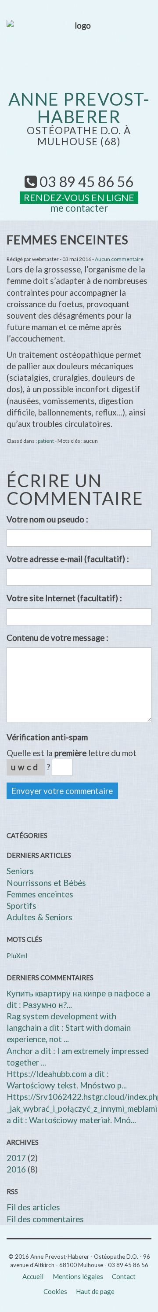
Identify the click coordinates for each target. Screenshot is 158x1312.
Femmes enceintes (40, 894)
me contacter (79, 208)
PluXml (17, 955)
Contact (124, 1276)
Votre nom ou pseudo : (47, 519)
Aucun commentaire (119, 259)
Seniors (20, 871)
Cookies (55, 1291)
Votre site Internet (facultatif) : (64, 598)
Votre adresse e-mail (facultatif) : (68, 559)
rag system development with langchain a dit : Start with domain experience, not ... (69, 1027)
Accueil (32, 1276)
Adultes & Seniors (39, 917)
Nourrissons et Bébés (46, 883)
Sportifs (21, 906)
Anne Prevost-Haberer (79, 107)
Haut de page (95, 1291)
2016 (16, 1169)
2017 (16, 1158)
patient (46, 440)
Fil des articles (33, 1207)
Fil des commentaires (45, 1219)
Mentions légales (78, 1276)
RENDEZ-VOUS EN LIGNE (79, 197)
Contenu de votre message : (57, 638)
